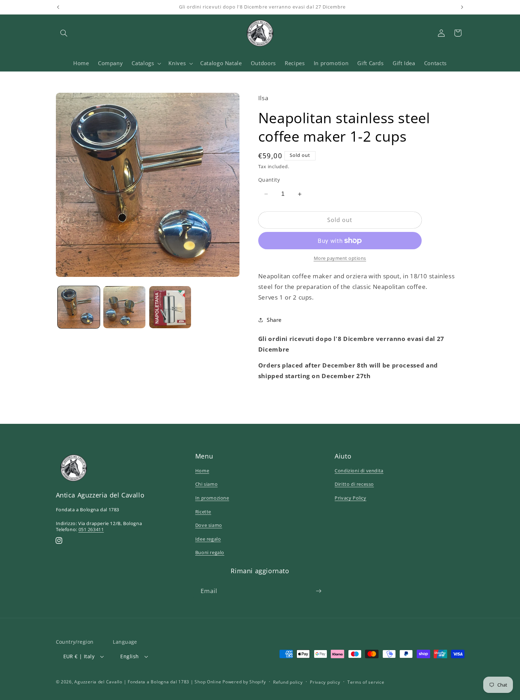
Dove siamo (208, 525)
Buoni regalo (209, 552)
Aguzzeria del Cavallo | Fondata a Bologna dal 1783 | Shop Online (147, 681)
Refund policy (288, 682)
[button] (64, 33)
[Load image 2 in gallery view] (124, 307)
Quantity (269, 179)
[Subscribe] (319, 590)
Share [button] (274, 319)
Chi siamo (206, 484)
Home (202, 470)
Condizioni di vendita (359, 470)
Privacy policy (325, 682)
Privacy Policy (350, 498)
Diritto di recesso (354, 484)
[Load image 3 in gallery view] (170, 307)
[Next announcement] (462, 7)
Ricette (203, 511)
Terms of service (366, 682)
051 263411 (91, 529)
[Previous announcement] (58, 7)
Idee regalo (208, 539)
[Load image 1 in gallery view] (79, 307)
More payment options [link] (340, 258)
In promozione (212, 498)
